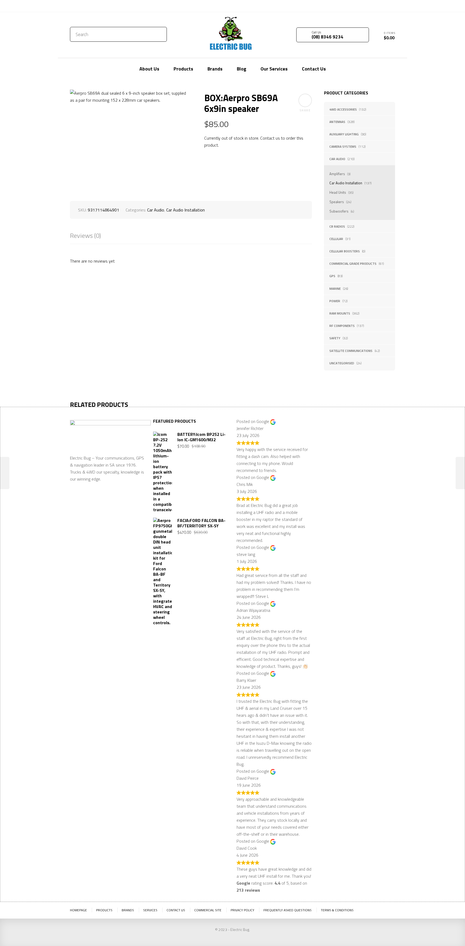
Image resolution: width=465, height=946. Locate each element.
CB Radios (337, 226)
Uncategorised (341, 363)
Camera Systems (342, 146)
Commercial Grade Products (352, 263)
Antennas (337, 121)
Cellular (336, 238)
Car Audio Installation (345, 183)
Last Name (367, 438)
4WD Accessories (343, 109)
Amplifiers (337, 174)
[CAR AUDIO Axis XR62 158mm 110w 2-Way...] (4, 473)
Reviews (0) (85, 235)
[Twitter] (375, 5)
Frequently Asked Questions (287, 910)
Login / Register (347, 6)
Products (104, 910)
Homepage (78, 910)
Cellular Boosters (344, 251)
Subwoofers (338, 211)
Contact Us (81, 6)
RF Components (342, 325)
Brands (128, 910)
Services (150, 910)
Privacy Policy (242, 910)
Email (325, 465)
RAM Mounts (339, 313)
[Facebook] (383, 5)
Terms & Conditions (337, 910)
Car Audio (337, 158)
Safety (334, 338)
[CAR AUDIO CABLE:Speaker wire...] (460, 473)
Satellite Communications (350, 350)
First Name (330, 438)
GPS (332, 275)
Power (334, 300)
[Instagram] (391, 5)
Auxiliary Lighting (344, 134)
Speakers (336, 201)
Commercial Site (207, 910)
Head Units (337, 192)
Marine (335, 288)
